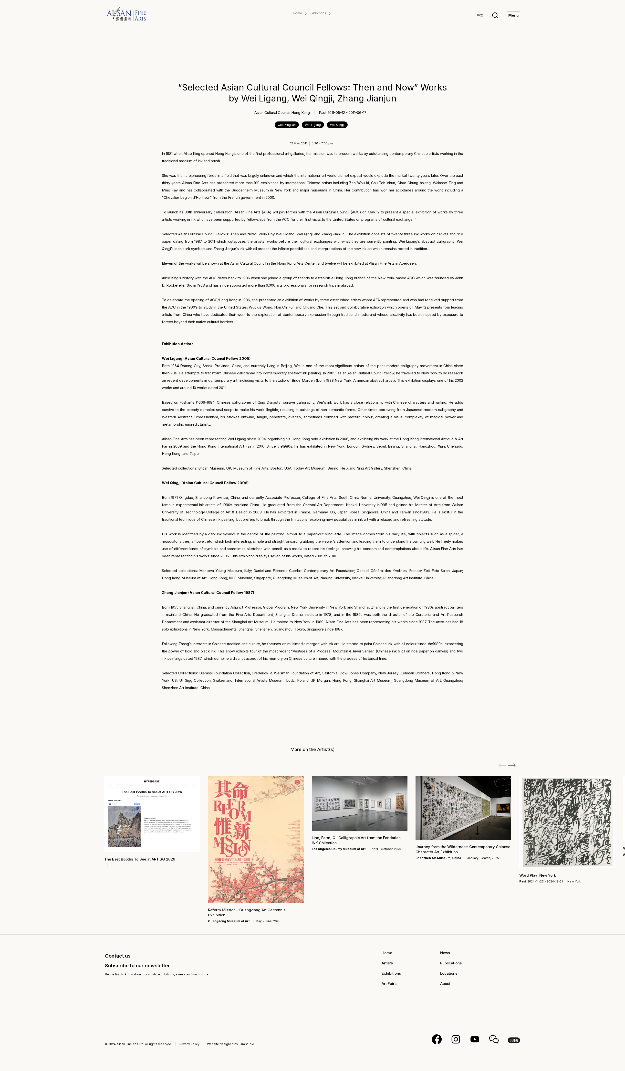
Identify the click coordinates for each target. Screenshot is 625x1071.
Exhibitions (318, 13)
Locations (448, 973)
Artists (387, 963)
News (445, 953)
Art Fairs (389, 983)
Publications (451, 963)
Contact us (118, 956)
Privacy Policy (189, 1044)
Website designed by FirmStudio (230, 1044)
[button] (512, 765)
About (445, 983)
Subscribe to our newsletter (137, 966)
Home (297, 13)
